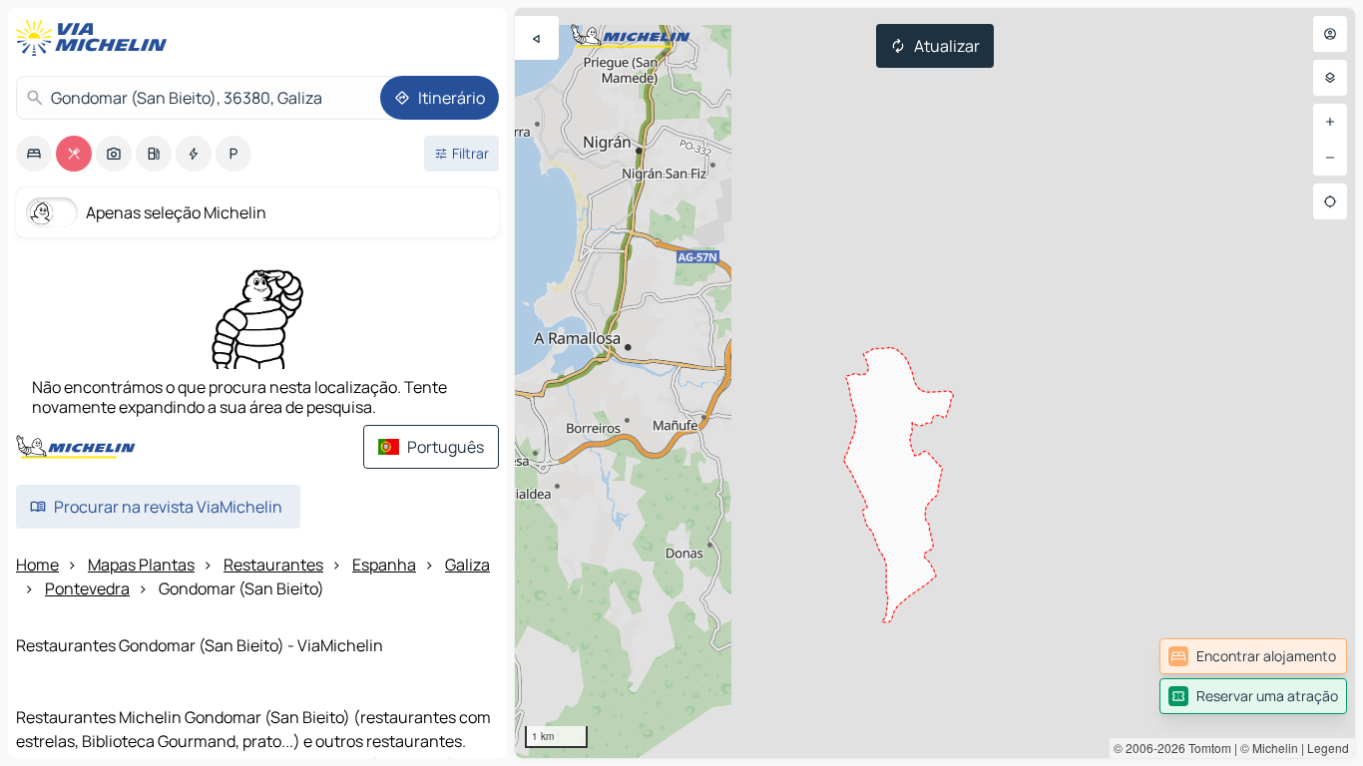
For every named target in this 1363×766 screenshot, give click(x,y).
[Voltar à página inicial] (96, 38)
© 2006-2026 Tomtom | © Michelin (1206, 747)
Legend (1328, 747)
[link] (1253, 656)
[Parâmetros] (1330, 78)
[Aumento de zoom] (1330, 122)
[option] (34, 154)
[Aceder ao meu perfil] (1330, 34)
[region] (935, 383)
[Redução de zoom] (1330, 158)
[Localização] (1330, 201)
